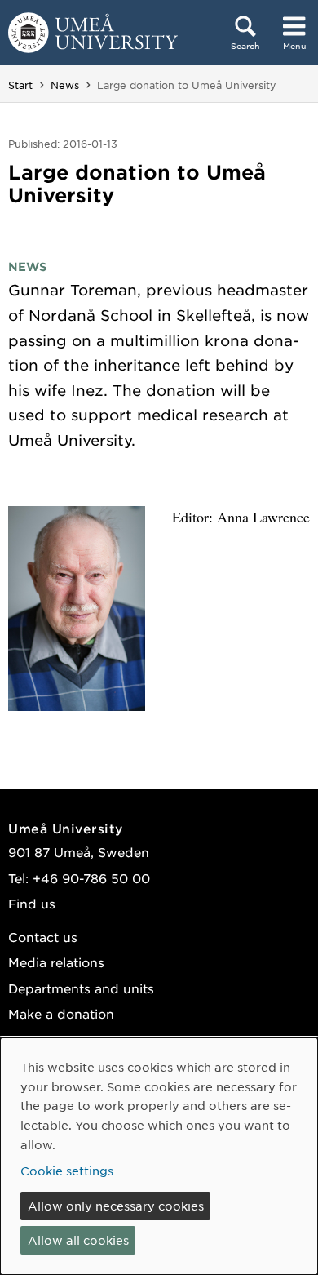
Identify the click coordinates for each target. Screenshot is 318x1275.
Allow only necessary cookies (116, 1205)
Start (20, 84)
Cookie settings (66, 1170)
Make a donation (61, 1013)
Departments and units (81, 988)
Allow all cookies (78, 1240)
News (65, 84)
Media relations (56, 962)
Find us (31, 903)
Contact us (42, 936)
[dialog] (159, 1156)
